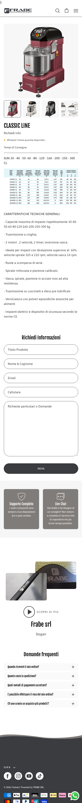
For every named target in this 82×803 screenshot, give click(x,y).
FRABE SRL (38, 787)
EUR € (7, 767)
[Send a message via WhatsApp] (75, 796)
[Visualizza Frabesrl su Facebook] (7, 776)
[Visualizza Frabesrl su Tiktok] (39, 776)
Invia (41, 468)
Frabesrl (16, 787)
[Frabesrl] (18, 11)
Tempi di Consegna (15, 147)
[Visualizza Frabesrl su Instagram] (18, 776)
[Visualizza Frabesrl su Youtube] (29, 776)
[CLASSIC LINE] (12, 108)
